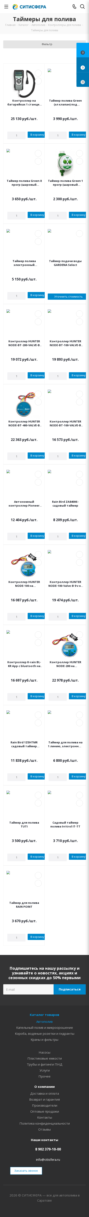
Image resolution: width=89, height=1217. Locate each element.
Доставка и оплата (44, 1093)
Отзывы (44, 1129)
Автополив (44, 1021)
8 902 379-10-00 (48, 1149)
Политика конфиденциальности (44, 1123)
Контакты (44, 1117)
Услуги (45, 1070)
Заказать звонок (26, 1171)
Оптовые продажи (44, 1111)
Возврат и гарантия (44, 1099)
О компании (44, 1086)
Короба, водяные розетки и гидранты (44, 1033)
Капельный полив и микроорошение (44, 1027)
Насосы (44, 1052)
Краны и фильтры (44, 1039)
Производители (44, 1105)
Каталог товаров (44, 1014)
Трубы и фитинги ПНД (44, 1064)
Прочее (44, 1076)
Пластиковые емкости (44, 1058)
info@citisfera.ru (48, 1159)
